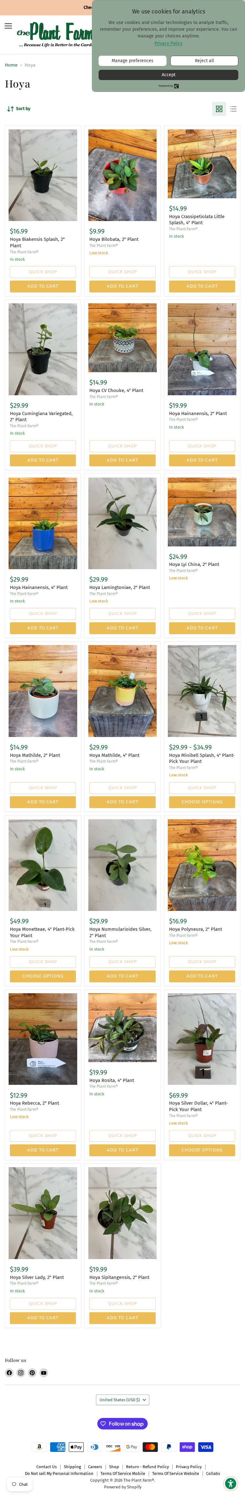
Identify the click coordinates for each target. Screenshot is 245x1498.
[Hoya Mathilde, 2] (43, 691)
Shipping (72, 1466)
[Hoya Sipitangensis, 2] (122, 1213)
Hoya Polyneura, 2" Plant (195, 929)
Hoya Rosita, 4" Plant (111, 1080)
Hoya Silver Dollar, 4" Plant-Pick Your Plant (198, 1106)
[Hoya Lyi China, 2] (202, 512)
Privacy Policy (189, 1466)
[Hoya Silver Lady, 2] (43, 1213)
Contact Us (46, 1466)
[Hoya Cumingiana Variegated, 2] (43, 349)
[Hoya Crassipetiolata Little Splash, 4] (202, 163)
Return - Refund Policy (147, 1466)
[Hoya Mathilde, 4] (122, 691)
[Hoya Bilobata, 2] (122, 175)
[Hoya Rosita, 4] (122, 1027)
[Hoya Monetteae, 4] (43, 865)
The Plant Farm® (24, 252)
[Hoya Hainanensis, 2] (202, 349)
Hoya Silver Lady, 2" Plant (37, 1277)
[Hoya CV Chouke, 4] (122, 337)
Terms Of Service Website (175, 1473)
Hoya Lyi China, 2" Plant (194, 564)
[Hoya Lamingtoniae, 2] (122, 523)
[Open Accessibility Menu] (231, 1484)
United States (120, 1399)
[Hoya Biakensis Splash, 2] (43, 175)
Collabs (213, 1473)
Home (11, 65)
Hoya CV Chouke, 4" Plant (116, 390)
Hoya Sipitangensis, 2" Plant (119, 1277)
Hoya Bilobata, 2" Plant (113, 239)
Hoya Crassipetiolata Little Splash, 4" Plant (197, 220)
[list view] (233, 109)
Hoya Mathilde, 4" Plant (114, 755)
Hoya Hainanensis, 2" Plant (198, 413)
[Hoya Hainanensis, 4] (43, 523)
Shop (114, 1466)
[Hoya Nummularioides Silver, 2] (122, 865)
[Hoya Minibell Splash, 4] (202, 691)
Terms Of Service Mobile (122, 1473)
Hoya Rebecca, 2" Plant (34, 1103)
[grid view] (219, 109)
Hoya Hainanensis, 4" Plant (39, 587)
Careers (95, 1466)
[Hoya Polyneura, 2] (202, 865)
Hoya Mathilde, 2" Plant (35, 755)
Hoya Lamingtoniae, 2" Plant (119, 587)
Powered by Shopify (122, 1487)
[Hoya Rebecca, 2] (43, 1039)
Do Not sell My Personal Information (59, 1473)
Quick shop (43, 272)
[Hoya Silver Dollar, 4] (202, 1039)
